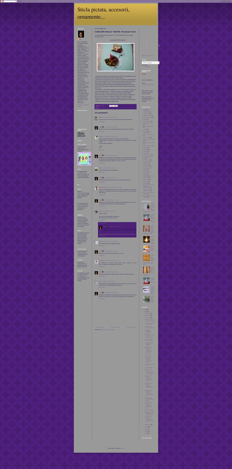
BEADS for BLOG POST (152, 248)
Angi (100, 127)
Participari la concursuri (105, 108)
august (146, 427)
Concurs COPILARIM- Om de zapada (152, 240)
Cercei (144, 129)
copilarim (101, 136)
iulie (146, 429)
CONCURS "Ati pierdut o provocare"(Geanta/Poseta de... (149, 419)
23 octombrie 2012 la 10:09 (114, 187)
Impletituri (145, 149)
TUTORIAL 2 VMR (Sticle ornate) (152, 299)
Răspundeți (102, 121)
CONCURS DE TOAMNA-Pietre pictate (149, 399)
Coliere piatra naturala (148, 142)
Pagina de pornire (115, 327)
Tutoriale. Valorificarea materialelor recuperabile (148, 186)
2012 (144, 311)
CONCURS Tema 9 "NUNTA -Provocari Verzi (149, 336)
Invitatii (145, 151)
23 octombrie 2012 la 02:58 (108, 168)
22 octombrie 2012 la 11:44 (111, 155)
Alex (100, 281)
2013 (144, 309)
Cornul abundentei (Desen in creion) (149, 320)
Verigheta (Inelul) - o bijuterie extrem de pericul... (150, 413)
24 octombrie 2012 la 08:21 (111, 272)
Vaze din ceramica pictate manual (147, 190)
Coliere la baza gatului (148, 134)
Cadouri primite (147, 121)
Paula (100, 211)
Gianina (101, 117)
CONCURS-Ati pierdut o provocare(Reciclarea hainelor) (149, 371)
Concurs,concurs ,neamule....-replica (149, 344)
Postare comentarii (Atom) (108, 329)
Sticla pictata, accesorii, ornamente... (103, 13)
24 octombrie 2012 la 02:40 (111, 241)
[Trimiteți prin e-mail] (110, 106)
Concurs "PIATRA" (149, 410)
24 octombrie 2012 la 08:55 (108, 281)
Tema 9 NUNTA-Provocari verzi (149, 340)
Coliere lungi (146, 137)
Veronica (101, 241)
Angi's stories (146, 114)
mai (146, 433)
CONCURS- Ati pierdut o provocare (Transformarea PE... (149, 393)
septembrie (148, 424)
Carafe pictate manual (148, 126)
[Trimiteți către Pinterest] (117, 106)
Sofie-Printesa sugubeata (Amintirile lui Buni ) (148, 176)
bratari (144, 119)
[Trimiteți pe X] (113, 106)
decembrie (147, 313)
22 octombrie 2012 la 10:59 (111, 136)
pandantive (146, 161)
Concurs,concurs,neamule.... (149, 365)
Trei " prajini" (148, 355)
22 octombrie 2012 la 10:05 (111, 127)
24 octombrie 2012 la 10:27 (111, 292)
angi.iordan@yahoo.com (148, 84)
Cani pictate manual (148, 123)
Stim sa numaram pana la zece (149, 323)
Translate (147, 66)
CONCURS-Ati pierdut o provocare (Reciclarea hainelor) (148, 350)
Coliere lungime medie (148, 139)
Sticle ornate (146, 179)
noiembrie (147, 315)
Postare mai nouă (99, 327)
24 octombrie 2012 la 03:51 (111, 251)
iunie (146, 431)
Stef (100, 168)
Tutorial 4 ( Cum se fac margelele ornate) (153, 290)
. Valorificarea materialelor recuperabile (146, 111)
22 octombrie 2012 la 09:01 (110, 117)
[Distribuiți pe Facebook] (115, 106)
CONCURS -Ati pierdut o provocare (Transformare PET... (149, 378)
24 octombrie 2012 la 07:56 (111, 260)
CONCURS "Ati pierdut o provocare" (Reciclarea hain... (148, 405)
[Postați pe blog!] (112, 106)
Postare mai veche (131, 327)
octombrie (147, 317)
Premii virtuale (146, 166)
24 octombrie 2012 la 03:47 (115, 226)
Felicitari (145, 147)
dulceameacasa (103, 187)
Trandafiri (145, 181)
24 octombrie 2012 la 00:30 (111, 200)
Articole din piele (147, 115)
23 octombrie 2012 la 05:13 (111, 177)
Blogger (122, 448)
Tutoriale (145, 183)
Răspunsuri (103, 223)
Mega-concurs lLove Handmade (149, 327)
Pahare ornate (146, 160)
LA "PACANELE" (149, 367)
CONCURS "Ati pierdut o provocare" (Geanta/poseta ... (149, 386)
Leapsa (145, 153)
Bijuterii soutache (147, 117)
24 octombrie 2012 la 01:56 (109, 211)
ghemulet (101, 260)
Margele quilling (147, 155)
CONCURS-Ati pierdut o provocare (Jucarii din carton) (148, 359)
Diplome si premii (147, 145)
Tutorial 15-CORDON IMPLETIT (148, 331)
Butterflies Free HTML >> (148, 55)
